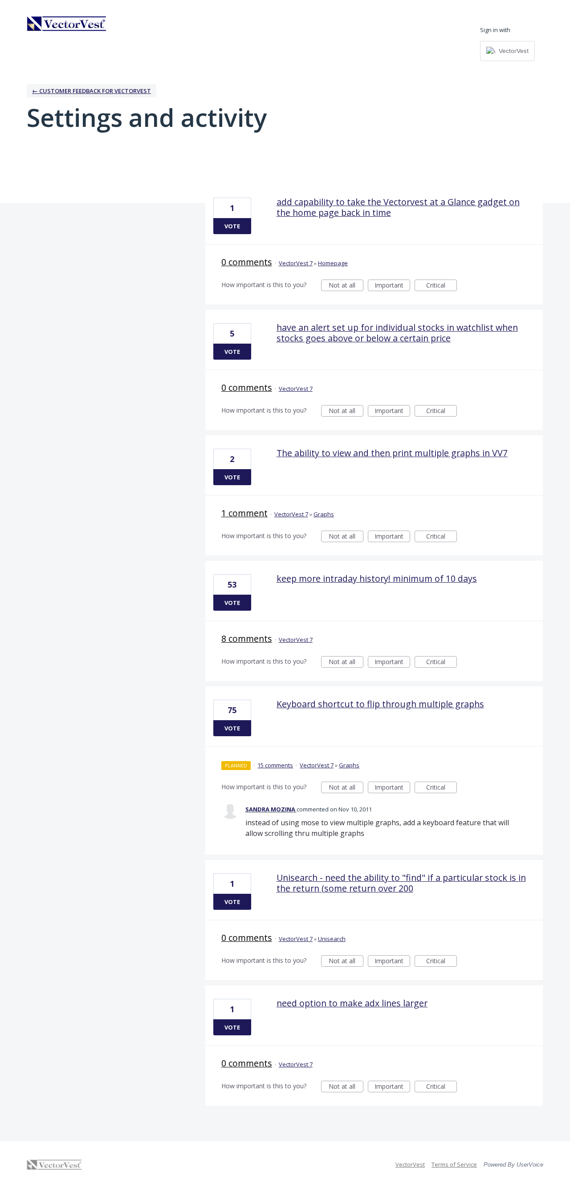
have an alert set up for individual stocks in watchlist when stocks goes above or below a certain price (397, 332)
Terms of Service (454, 1164)
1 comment (244, 513)
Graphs (324, 514)
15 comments (275, 765)
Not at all (346, 286)
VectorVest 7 (296, 263)
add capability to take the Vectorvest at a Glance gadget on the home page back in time (398, 207)
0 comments (246, 262)
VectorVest (410, 1164)
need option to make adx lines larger (352, 1003)
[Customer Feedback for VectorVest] (67, 23)
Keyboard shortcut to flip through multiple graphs (380, 704)
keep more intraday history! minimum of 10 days (377, 578)
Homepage (333, 263)
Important (392, 286)
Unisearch (332, 939)
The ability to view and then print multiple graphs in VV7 (392, 453)
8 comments (246, 639)
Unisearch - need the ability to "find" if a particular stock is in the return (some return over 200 (401, 883)
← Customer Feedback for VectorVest (91, 91)
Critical (441, 286)
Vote (232, 226)
